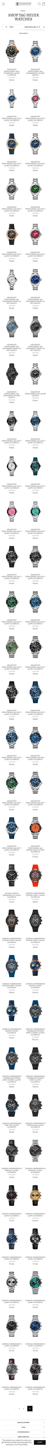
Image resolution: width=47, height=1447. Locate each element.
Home (23, 10)
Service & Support (23, 1423)
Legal (23, 1427)
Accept (39, 1442)
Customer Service (23, 1432)
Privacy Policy (23, 1444)
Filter (11, 27)
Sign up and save (23, 1437)
